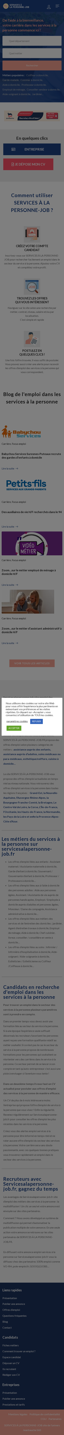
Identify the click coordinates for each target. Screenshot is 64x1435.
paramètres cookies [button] (17, 721)
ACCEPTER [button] (14, 728)
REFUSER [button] (36, 721)
